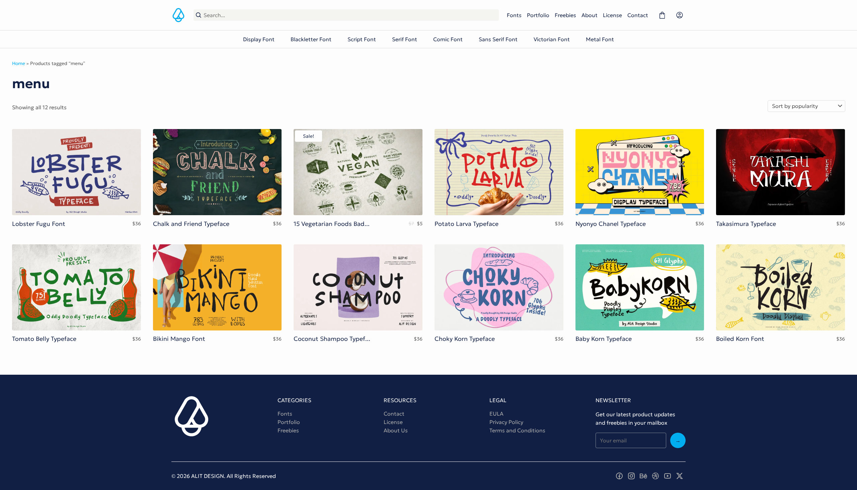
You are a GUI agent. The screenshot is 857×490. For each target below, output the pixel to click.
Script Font (361, 39)
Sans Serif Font (498, 39)
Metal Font (600, 39)
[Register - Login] (680, 15)
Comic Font (448, 39)
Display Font (259, 39)
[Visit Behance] (643, 476)
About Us (396, 430)
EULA (496, 413)
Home (18, 63)
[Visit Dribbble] (655, 476)
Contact (637, 15)
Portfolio (538, 15)
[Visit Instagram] (631, 476)
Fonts (514, 15)
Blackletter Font (311, 39)
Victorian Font (552, 39)
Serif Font (404, 39)
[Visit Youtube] (667, 476)
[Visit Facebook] (619, 476)
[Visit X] (680, 476)
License (612, 15)
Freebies (565, 15)
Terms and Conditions (517, 430)
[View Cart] (662, 15)
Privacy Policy (506, 422)
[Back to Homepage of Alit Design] (178, 15)
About (589, 15)
